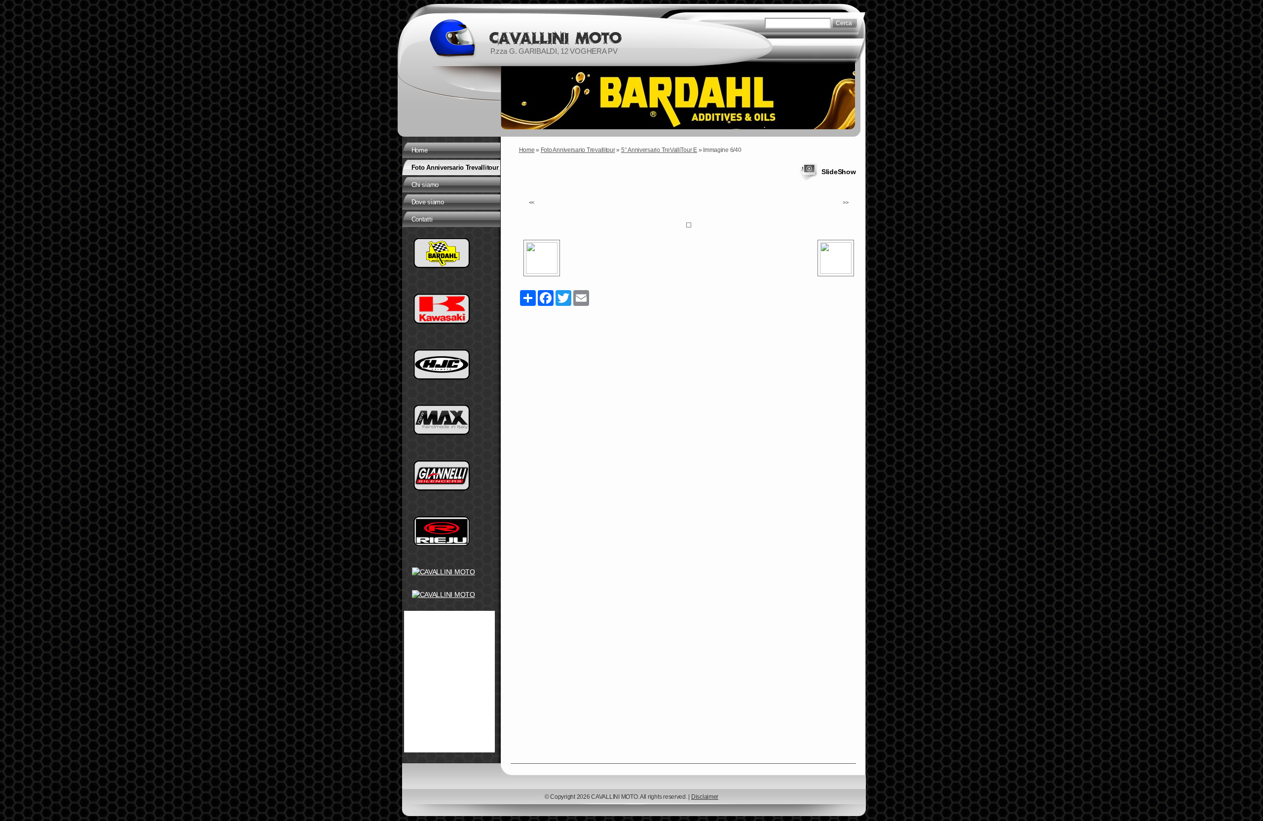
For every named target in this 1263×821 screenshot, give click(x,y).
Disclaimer (704, 796)
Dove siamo (427, 202)
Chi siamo (425, 184)
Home (527, 150)
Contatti (422, 219)
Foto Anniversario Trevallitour (578, 150)
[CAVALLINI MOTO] (452, 38)
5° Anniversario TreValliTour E (659, 150)
